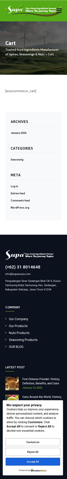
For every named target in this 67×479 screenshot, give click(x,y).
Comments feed (20, 200)
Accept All (33, 461)
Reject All (33, 452)
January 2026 (18, 132)
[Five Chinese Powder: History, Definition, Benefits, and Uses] (12, 383)
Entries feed (18, 193)
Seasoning (17, 159)
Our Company (18, 319)
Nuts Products (19, 333)
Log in (14, 186)
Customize (32, 442)
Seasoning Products (23, 340)
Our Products (18, 326)
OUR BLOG (16, 347)
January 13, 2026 (32, 387)
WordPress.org (20, 207)
